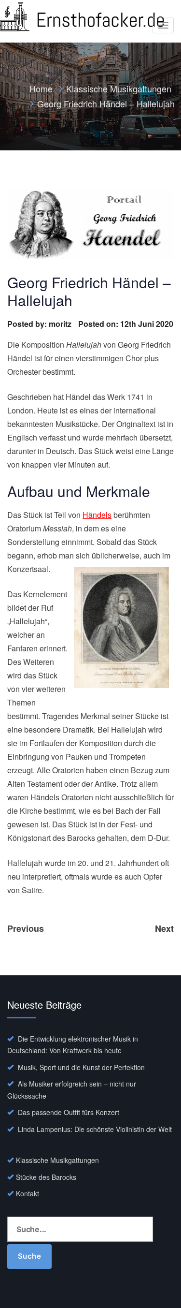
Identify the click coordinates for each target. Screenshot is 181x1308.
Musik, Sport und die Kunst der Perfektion (81, 1067)
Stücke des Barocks (46, 1177)
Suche (30, 1256)
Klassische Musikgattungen (118, 88)
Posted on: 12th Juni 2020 (125, 323)
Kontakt (27, 1193)
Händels (97, 514)
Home (41, 88)
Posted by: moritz (39, 323)
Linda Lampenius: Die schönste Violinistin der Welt (95, 1129)
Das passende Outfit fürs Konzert (68, 1112)
